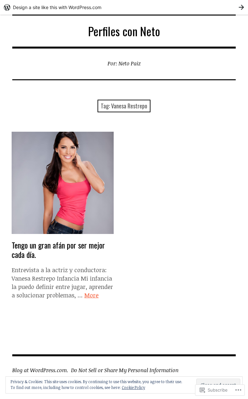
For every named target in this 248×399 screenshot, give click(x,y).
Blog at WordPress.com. (40, 370)
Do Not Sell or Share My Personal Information (125, 370)
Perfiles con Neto (124, 30)
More (91, 295)
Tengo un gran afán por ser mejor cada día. (58, 249)
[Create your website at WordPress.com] (124, 7)
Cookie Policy (133, 387)
